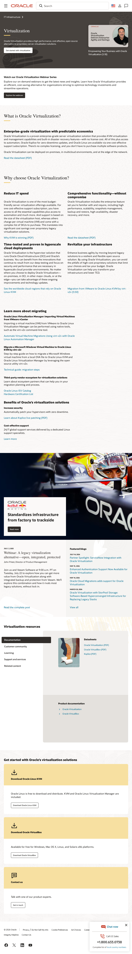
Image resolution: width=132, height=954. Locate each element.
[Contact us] (126, 6)
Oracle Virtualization (72, 709)
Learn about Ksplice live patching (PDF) (25, 417)
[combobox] (72, 6)
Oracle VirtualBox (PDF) (95, 649)
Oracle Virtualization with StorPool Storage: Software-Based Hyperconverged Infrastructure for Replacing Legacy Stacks (98, 596)
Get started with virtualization (18, 50)
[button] (6, 6)
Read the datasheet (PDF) (18, 157)
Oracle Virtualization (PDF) (96, 645)
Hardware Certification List (18, 394)
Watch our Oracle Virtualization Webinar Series (30, 77)
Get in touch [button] (18, 905)
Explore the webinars (14, 95)
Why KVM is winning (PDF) (18, 237)
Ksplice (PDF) (90, 654)
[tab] (26, 640)
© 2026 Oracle (10, 929)
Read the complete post (17, 607)
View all (74, 607)
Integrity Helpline (11, 934)
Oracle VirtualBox (70, 713)
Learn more (10, 438)
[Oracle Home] (21, 6)
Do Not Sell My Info (40, 929)
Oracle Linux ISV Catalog (17, 390)
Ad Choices (76, 929)
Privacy (26, 929)
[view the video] (108, 36)
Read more (14, 529)
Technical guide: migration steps (22, 369)
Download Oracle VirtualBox (24, 855)
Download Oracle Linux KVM (24, 805)
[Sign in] (120, 6)
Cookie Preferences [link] (60, 929)
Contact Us (26, 934)
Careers (87, 929)
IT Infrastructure (12, 16)
